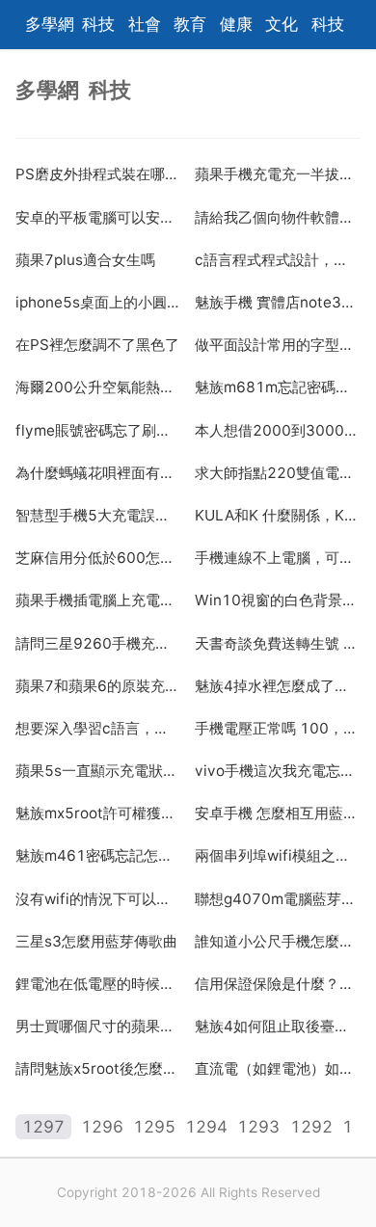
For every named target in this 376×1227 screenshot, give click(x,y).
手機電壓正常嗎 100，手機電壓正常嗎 (278, 728)
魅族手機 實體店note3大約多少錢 (278, 302)
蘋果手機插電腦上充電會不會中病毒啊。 (98, 600)
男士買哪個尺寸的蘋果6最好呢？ (98, 1026)
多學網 (49, 24)
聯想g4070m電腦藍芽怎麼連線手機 (278, 899)
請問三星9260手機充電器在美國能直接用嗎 (98, 643)
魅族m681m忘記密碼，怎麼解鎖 (278, 387)
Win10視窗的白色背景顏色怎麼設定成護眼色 (278, 600)
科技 (98, 24)
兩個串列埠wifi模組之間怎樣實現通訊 (278, 855)
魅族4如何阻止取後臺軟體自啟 (278, 1026)
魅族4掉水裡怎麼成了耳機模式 (278, 686)
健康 (236, 24)
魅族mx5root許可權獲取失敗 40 (98, 813)
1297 (43, 1126)
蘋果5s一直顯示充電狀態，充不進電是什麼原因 (98, 770)
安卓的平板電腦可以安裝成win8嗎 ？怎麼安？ (98, 217)
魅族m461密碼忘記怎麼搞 (98, 855)
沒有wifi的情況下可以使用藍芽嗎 (98, 899)
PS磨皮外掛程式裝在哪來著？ (98, 174)
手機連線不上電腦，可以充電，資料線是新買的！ (278, 557)
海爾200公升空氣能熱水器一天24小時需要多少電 (98, 387)
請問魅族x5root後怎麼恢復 (98, 1068)
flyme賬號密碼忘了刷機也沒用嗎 (98, 430)
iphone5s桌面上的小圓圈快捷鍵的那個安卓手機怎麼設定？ (98, 302)
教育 (190, 24)
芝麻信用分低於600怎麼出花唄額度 (98, 557)
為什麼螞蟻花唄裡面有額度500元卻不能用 (98, 473)
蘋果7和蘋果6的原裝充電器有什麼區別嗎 (98, 686)
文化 (281, 24)
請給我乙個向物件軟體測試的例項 (278, 217)
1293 (258, 1126)
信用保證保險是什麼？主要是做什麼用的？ (278, 983)
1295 (154, 1126)
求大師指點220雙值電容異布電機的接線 (278, 473)
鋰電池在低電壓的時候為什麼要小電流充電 (98, 983)
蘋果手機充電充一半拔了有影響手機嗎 (278, 174)
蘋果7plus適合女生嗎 (85, 260)
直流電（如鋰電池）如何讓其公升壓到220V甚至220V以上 (278, 1068)
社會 (144, 24)
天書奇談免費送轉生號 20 (278, 643)
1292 (311, 1126)
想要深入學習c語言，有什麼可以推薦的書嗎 (98, 728)
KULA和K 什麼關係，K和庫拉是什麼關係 (278, 515)
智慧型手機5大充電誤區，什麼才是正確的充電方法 (98, 515)
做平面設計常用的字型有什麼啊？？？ (278, 344)
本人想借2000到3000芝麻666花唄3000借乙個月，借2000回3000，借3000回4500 (278, 430)
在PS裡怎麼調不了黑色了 (97, 344)
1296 (102, 1126)
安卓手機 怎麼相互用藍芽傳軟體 (278, 813)
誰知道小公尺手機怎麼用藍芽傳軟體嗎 (278, 941)
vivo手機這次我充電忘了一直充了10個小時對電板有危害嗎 (278, 770)
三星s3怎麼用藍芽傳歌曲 (96, 941)
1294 (206, 1126)
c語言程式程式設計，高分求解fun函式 (278, 260)
